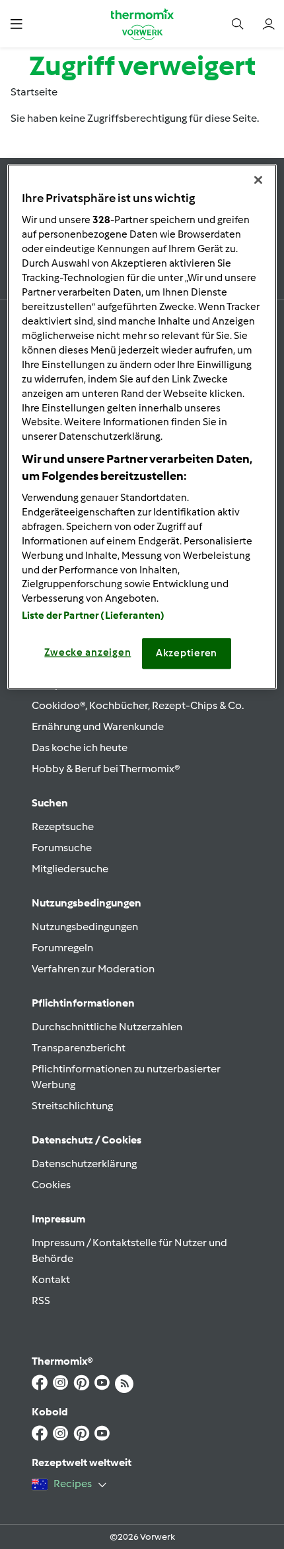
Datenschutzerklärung (84, 1163)
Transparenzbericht (78, 1047)
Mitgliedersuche (70, 868)
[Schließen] (258, 179)
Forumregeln (62, 947)
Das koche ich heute (79, 747)
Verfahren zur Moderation (93, 968)
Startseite (34, 92)
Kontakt (51, 1279)
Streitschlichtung (72, 1105)
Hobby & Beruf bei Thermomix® (106, 768)
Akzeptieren (186, 654)
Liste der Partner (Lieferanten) (93, 616)
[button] (16, 23)
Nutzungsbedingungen (85, 926)
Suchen (50, 803)
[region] (142, 426)
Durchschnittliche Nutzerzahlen (107, 1026)
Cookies (51, 1184)
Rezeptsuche (63, 826)
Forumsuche (62, 847)
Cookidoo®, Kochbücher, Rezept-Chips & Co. (138, 705)
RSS (41, 1300)
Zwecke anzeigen (87, 653)
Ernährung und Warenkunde (98, 726)
